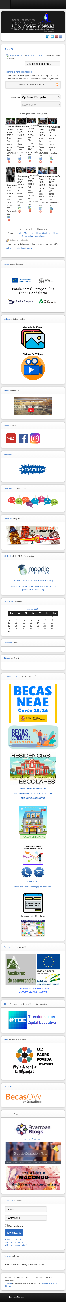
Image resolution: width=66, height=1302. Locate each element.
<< (25, 609)
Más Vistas (40, 236)
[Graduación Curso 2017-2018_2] (21, 121)
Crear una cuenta (13, 1239)
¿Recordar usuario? (14, 1242)
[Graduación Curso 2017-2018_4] (42, 121)
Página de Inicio (17, 55)
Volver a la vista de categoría (19, 72)
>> (39, 609)
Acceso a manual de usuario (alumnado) (33, 580)
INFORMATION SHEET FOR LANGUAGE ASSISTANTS (33, 990)
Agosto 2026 (32, 609)
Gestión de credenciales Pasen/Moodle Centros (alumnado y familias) (33, 588)
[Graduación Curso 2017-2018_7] (21, 171)
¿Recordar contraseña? (16, 1245)
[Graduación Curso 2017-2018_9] (42, 171)
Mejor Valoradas (26, 233)
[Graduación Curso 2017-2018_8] (31, 170)
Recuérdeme (15, 1226)
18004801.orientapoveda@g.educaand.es (32, 887)
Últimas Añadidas (42, 233)
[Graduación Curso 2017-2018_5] (52, 121)
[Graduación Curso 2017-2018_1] (10, 121)
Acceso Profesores (33, 1139)
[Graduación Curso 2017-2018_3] (31, 120)
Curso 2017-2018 (34, 55)
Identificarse (14, 1232)
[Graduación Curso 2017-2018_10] (52, 171)
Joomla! (8, 1283)
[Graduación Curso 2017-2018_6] (10, 175)
